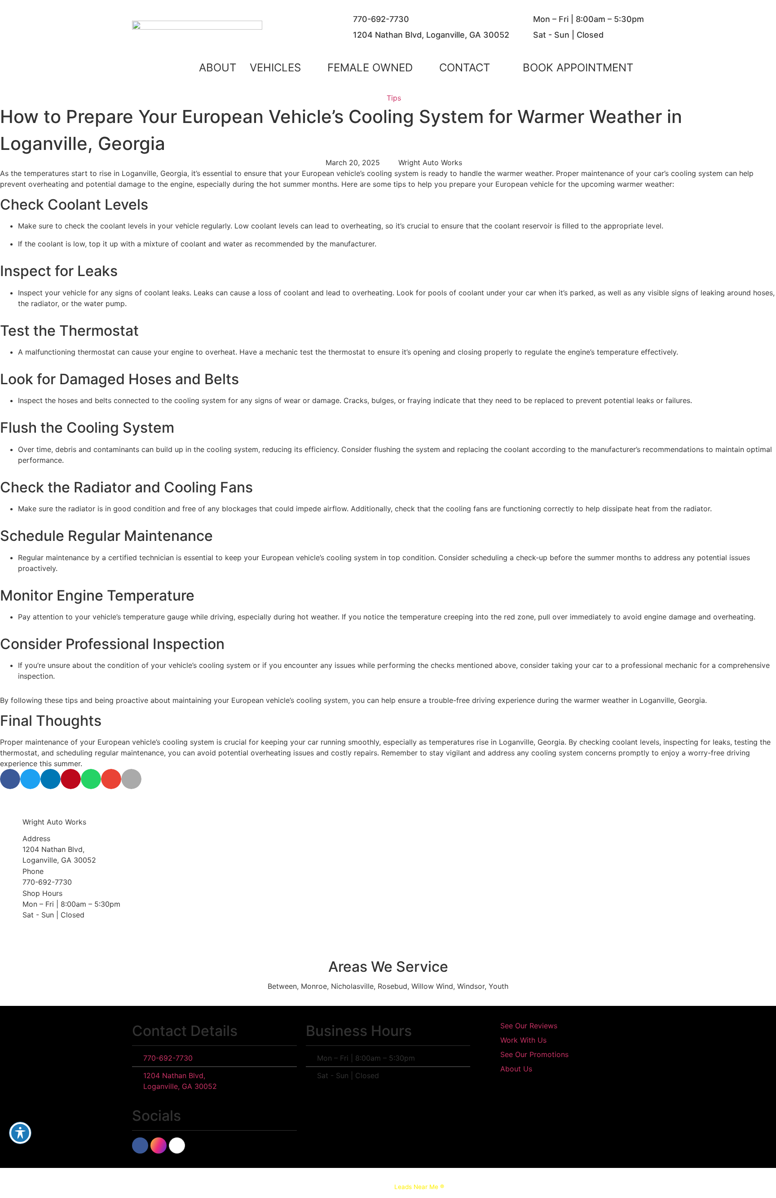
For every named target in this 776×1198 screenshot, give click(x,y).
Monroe (314, 986)
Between (282, 986)
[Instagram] (158, 1145)
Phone (33, 871)
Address (36, 838)
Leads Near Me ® (419, 1186)
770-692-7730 (381, 19)
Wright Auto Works (54, 821)
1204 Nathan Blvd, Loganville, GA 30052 (431, 34)
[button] (578, 68)
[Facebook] (140, 1145)
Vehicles (275, 67)
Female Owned (370, 67)
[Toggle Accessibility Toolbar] (20, 1133)
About (217, 67)
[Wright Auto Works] (11, 822)
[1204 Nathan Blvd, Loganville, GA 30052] (344, 35)
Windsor (471, 986)
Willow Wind (432, 986)
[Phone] (11, 876)
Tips (394, 97)
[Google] (177, 1145)
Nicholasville (352, 986)
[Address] (11, 849)
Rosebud (392, 986)
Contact (464, 67)
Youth (498, 986)
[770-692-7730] (344, 19)
